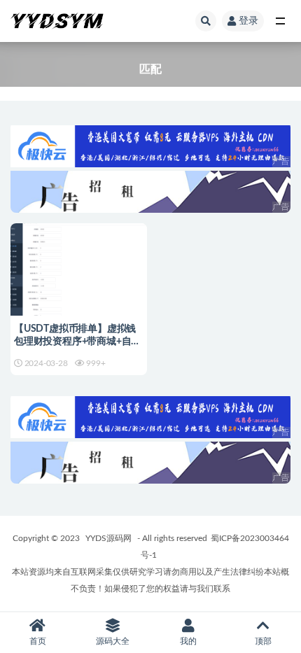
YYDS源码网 (108, 538)
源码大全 (113, 641)
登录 (248, 21)
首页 (37, 641)
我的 (188, 641)
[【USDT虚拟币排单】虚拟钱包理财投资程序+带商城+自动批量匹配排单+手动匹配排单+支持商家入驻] (78, 283)
